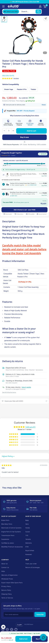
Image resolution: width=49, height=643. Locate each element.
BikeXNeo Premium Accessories (12, 547)
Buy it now (24, 137)
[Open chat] (43, 637)
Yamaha (28, 539)
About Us (4, 564)
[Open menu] (3, 6)
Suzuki (27, 532)
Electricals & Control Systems (11, 528)
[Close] (44, 11)
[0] (44, 6)
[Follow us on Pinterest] (11, 629)
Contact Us (5, 567)
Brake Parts (5, 520)
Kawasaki (28, 554)
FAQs (3, 571)
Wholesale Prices (7, 579)
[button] (7, 78)
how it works (26, 387)
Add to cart (31, 131)
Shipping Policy (6, 594)
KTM (26, 547)
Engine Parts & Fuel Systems (11, 532)
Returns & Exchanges (32, 567)
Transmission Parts (7, 535)
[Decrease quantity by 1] (4, 130)
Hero (27, 524)
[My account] (40, 6)
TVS (26, 535)
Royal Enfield (29, 550)
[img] (7, 465)
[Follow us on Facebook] (3, 629)
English (19, 625)
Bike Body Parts (6, 524)
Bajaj (27, 520)
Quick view (33, 185)
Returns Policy (6, 590)
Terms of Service (7, 598)
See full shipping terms (9, 392)
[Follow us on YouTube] (16, 629)
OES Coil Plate (8, 75)
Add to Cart (23, 639)
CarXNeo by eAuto (7, 543)
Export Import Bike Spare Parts (12, 582)
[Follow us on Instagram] (7, 629)
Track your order (31, 564)
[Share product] (46, 19)
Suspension (5, 539)
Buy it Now (40, 639)
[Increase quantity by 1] (13, 130)
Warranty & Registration (9, 575)
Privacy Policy (6, 586)
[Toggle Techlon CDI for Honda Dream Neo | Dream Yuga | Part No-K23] (3, 184)
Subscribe (40, 614)
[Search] (38, 11)
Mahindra (28, 543)
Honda (27, 528)
